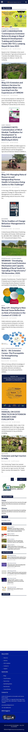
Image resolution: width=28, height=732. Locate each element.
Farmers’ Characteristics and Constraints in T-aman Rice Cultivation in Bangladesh (16, 573)
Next (21, 479)
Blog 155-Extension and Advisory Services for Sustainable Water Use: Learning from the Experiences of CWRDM (12, 87)
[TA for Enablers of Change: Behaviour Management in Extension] (14, 209)
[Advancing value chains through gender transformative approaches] (4, 564)
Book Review (5, 219)
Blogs (3, 80)
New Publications (11, 555)
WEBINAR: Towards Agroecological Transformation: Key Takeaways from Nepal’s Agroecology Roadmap (16, 530)
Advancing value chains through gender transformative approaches (16, 565)
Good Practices (7, 678)
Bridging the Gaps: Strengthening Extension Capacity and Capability (15, 541)
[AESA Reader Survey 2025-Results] (4, 588)
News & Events (10, 527)
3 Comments (14, 318)
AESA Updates (7, 663)
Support (5, 668)
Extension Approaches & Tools (14, 348)
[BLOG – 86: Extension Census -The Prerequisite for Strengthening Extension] (14, 339)
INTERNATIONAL (5, 29)
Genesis (5, 660)
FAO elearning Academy (13, 535)
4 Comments (15, 95)
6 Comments (17, 276)
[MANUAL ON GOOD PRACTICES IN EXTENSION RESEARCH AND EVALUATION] (14, 391)
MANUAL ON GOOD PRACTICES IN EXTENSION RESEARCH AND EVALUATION (14, 415)
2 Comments (16, 187)
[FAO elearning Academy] (4, 535)
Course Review (7, 689)
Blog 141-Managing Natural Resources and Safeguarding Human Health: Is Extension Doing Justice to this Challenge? (14, 179)
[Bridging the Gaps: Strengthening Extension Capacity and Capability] (4, 540)
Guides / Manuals (6, 125)
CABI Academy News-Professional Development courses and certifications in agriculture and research (16, 548)
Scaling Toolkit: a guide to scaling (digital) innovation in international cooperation (15, 581)
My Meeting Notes (14, 29)
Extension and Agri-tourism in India (14, 457)
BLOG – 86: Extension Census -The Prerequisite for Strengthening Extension (13, 354)
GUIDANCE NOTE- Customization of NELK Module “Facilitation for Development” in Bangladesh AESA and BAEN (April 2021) (12, 133)
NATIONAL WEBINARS (16, 258)
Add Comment (17, 49)
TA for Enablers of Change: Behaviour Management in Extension (14, 223)
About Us (6, 658)
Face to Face (5, 453)
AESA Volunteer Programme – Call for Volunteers (14, 726)
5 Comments (17, 228)
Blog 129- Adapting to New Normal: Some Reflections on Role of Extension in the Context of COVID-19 (14, 311)
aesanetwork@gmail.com (8, 705)
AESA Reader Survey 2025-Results (15, 588)
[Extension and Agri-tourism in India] (14, 444)
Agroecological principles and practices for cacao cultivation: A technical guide (16, 558)
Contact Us (6, 666)
